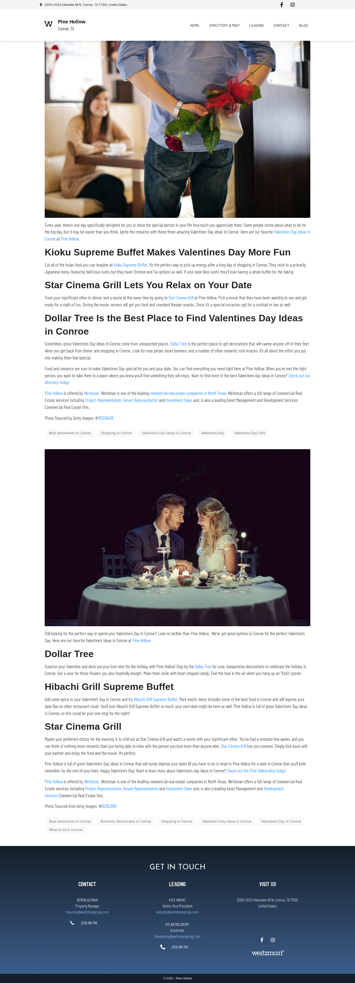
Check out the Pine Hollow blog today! (256, 770)
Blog (303, 25)
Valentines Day (212, 433)
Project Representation (103, 400)
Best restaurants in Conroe (70, 433)
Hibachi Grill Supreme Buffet (155, 699)
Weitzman (91, 393)
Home (194, 25)
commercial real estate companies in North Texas (188, 393)
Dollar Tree (178, 343)
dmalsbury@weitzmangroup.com (177, 936)
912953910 (109, 806)
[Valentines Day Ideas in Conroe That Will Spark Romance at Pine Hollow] (177, 128)
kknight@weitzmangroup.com (177, 911)
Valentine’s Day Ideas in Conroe (166, 433)
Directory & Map (224, 25)
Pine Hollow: (141, 640)
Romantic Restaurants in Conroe (126, 821)
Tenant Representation (140, 400)
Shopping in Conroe (116, 433)
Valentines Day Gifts (249, 433)
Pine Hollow (71, 21)
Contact (281, 25)
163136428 (105, 418)
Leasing (256, 25)
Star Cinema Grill (180, 297)
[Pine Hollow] (48, 24)
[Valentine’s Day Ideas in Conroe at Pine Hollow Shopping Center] (177, 537)
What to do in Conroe (65, 830)
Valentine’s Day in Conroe (281, 821)
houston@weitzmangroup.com (87, 911)
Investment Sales (179, 400)
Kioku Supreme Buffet (130, 265)
